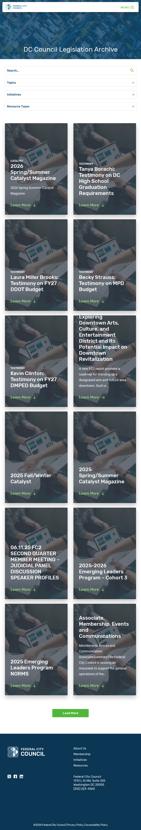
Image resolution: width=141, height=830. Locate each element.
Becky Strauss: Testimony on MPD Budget (101, 283)
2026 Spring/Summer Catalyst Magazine (33, 172)
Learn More (89, 397)
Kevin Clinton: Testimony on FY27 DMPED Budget (33, 379)
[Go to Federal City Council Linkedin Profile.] (21, 776)
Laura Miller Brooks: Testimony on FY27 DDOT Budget (34, 283)
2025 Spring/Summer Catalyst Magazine (101, 475)
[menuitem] (103, 748)
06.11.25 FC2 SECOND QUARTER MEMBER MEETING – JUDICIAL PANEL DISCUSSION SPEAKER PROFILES (35, 562)
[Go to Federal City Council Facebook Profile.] (15, 776)
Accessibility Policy (96, 825)
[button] (132, 70)
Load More (70, 713)
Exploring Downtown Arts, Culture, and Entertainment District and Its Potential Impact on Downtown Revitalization (103, 338)
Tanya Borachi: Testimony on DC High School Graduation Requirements (99, 181)
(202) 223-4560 (84, 788)
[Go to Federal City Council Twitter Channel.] (9, 776)
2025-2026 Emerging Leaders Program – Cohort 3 (103, 572)
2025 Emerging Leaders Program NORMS (31, 668)
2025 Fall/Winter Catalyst (30, 478)
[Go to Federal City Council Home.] (16, 7)
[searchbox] (70, 70)
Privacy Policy (75, 825)
